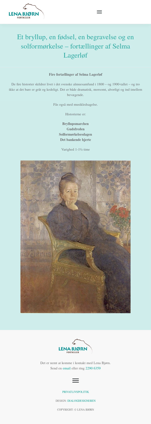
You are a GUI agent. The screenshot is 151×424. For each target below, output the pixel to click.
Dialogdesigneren (81, 401)
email (67, 368)
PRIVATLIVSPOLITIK (75, 392)
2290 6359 (93, 368)
